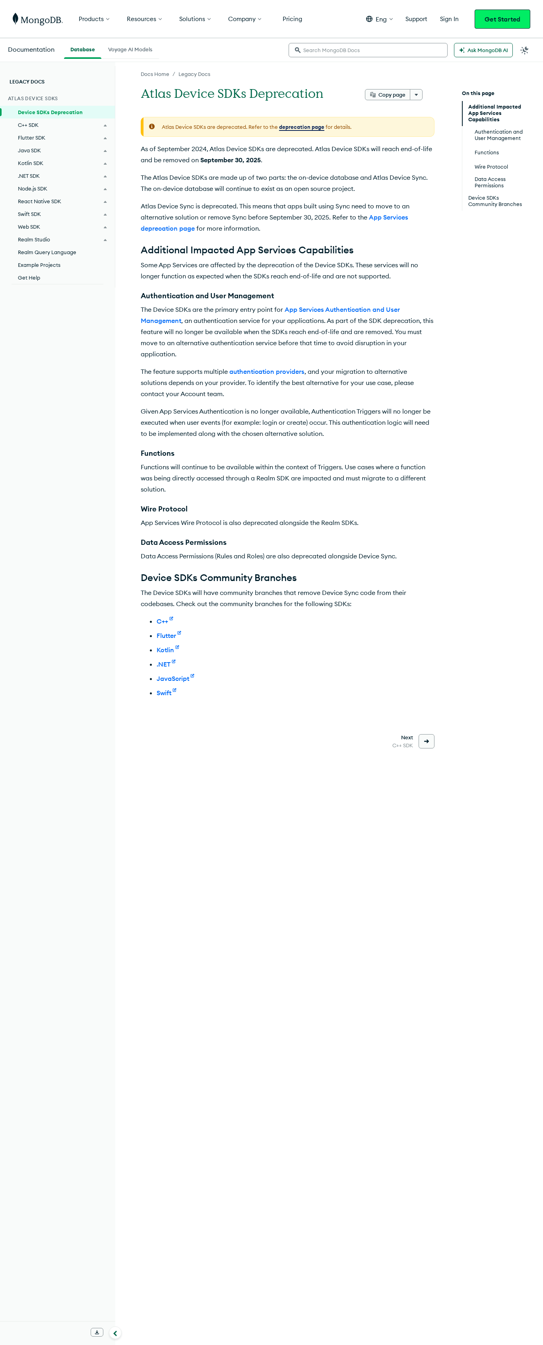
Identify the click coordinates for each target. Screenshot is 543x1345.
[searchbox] (368, 50)
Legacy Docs (194, 74)
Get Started (502, 19)
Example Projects (39, 265)
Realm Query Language (47, 252)
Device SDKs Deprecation (50, 112)
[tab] (82, 48)
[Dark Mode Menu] (524, 50)
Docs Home (155, 74)
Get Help (29, 277)
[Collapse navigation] (115, 1332)
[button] (379, 19)
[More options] (416, 94)
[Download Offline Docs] (97, 1332)
